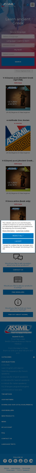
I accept (18, 241)
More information (8, 231)
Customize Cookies (22, 231)
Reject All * (18, 236)
